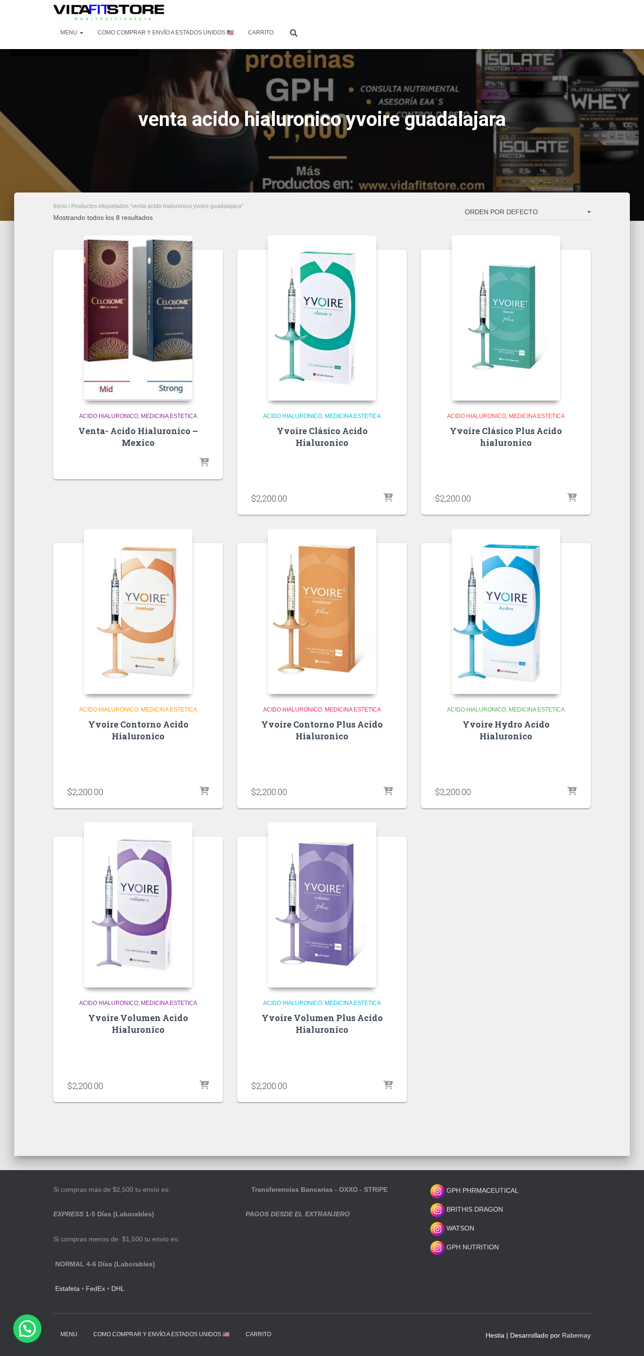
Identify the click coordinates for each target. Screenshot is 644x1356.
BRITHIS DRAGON (474, 1209)
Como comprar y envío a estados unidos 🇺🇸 (166, 32)
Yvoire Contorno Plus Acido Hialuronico (322, 730)
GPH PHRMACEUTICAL (482, 1190)
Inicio (60, 206)
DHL (117, 1288)
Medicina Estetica (169, 416)
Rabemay (576, 1335)
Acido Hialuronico (108, 416)
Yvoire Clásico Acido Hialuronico (322, 436)
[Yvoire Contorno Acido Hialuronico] (138, 611)
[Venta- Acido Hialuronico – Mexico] (138, 318)
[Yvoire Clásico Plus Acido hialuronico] (506, 318)
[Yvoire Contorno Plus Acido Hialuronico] (322, 611)
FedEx (95, 1288)
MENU (69, 32)
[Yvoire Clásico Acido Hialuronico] (322, 318)
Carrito (260, 32)
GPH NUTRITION (472, 1247)
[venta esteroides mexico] (108, 13)
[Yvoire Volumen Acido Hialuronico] (138, 905)
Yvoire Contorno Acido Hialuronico (138, 730)
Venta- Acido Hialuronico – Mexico (138, 436)
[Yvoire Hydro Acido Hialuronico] (506, 611)
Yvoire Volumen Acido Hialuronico (138, 1023)
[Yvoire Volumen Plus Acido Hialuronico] (322, 905)
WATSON (459, 1228)
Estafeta (67, 1288)
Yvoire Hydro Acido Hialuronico (506, 730)
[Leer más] (204, 463)
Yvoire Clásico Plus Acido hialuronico (506, 436)
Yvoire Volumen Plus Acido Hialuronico (322, 1023)
